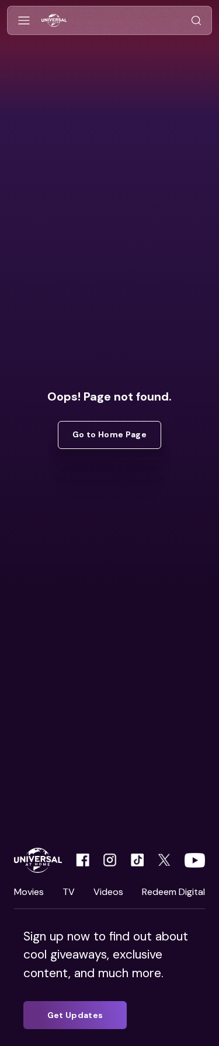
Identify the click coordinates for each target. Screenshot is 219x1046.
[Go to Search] (196, 21)
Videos (108, 892)
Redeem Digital (173, 892)
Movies (29, 892)
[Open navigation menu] (24, 20)
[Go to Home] (54, 20)
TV (68, 892)
